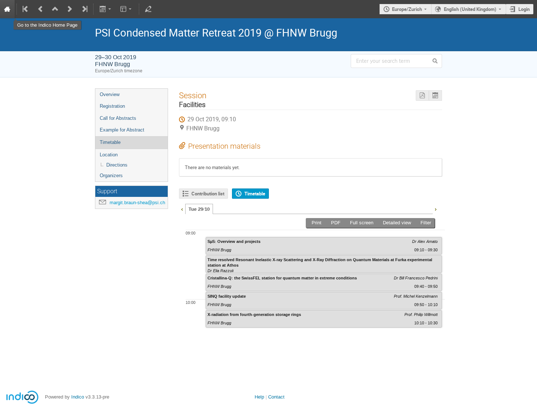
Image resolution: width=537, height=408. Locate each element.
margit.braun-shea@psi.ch (137, 202)
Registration (112, 106)
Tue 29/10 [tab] (199, 209)
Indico (77, 397)
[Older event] (40, 9)
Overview (109, 94)
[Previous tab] (182, 208)
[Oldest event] (26, 9)
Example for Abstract (122, 130)
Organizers (111, 175)
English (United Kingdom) (470, 9)
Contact (276, 397)
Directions (116, 165)
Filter (425, 223)
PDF (335, 223)
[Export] (105, 9)
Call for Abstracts (118, 118)
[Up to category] (55, 9)
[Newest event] (84, 9)
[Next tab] (435, 208)
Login (524, 9)
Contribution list (207, 193)
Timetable (110, 142)
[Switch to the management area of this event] (148, 9)
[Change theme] (126, 9)
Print (316, 223)
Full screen (361, 223)
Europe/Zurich (407, 9)
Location (109, 154)
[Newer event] (69, 9)
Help (259, 397)
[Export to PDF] (422, 95)
